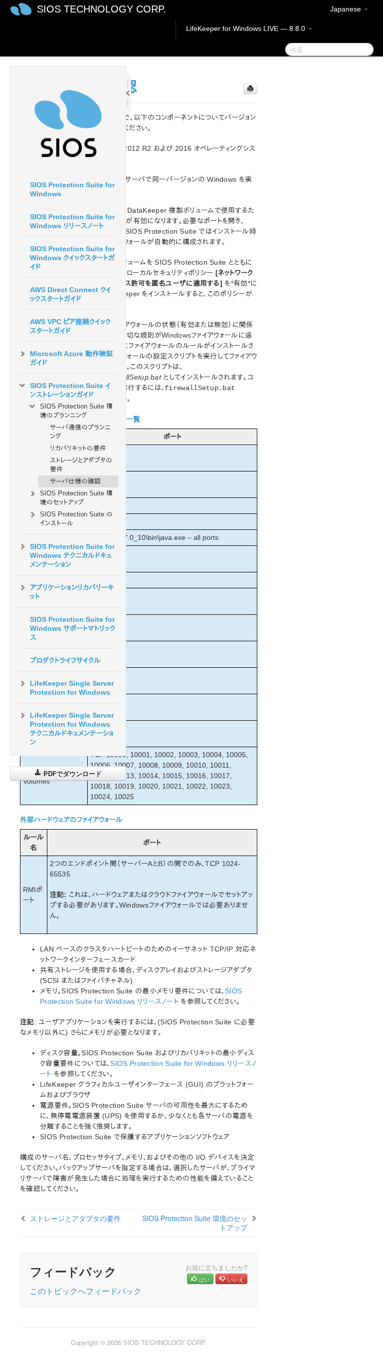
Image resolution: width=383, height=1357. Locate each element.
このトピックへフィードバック (86, 1291)
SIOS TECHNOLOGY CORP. (101, 8)
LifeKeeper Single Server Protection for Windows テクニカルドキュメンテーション (72, 728)
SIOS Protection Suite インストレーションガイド (70, 390)
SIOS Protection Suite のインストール (76, 518)
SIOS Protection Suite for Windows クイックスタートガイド (72, 258)
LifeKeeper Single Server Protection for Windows (72, 687)
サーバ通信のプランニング (80, 432)
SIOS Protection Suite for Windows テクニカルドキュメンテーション (72, 555)
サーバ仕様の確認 (75, 481)
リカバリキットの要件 (78, 448)
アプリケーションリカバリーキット (72, 591)
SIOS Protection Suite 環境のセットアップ (76, 497)
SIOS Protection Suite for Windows (72, 189)
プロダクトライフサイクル (65, 660)
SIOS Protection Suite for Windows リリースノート (72, 221)
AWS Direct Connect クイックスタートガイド (70, 294)
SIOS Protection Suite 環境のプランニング (76, 411)
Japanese (346, 9)
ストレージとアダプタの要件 (81, 464)
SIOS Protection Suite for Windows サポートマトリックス (72, 628)
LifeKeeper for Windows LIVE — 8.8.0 (246, 28)
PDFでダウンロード (71, 773)
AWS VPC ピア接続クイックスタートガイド (70, 326)
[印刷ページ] (250, 88)
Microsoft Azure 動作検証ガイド (71, 358)
